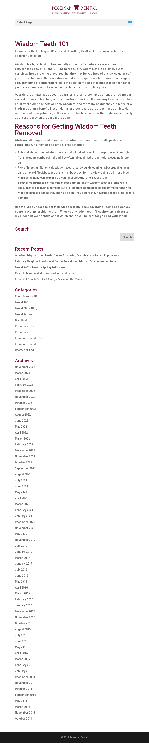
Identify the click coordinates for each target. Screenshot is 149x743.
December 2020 (25, 522)
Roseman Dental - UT (28, 55)
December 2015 (25, 611)
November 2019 (25, 539)
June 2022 (21, 420)
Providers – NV (24, 326)
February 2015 (24, 665)
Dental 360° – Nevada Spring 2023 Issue (40, 267)
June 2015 (21, 641)
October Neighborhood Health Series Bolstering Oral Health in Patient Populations (67, 255)
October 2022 (23, 402)
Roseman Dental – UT (28, 344)
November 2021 (25, 456)
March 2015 (22, 659)
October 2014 (23, 688)
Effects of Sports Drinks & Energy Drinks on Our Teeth (48, 279)
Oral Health (88, 51)
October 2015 (23, 623)
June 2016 (21, 575)
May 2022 (21, 426)
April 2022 (21, 432)
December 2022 (25, 390)
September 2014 (25, 694)
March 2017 (22, 557)
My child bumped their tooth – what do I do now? (45, 273)
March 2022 (22, 438)
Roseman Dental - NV (110, 51)
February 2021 (24, 510)
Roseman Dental (28, 51)
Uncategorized (24, 349)
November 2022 (25, 396)
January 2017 (23, 563)
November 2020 (25, 528)
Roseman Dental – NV (28, 338)
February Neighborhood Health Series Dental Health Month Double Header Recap (66, 261)
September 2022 (25, 408)
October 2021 (23, 462)
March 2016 (22, 593)
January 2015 (23, 671)
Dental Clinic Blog (69, 51)
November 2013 (25, 712)
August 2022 (23, 414)
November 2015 (25, 617)
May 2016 (21, 581)
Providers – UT (24, 332)
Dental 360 (21, 302)
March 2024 (22, 372)
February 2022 (24, 444)
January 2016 (23, 605)
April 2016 (21, 587)
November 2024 (25, 367)
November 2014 (25, 682)
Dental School (24, 314)
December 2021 (25, 450)
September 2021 (25, 468)
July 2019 (21, 545)
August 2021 (23, 474)
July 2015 (21, 635)
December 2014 (25, 677)
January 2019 (23, 551)
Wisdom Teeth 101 (42, 44)
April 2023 (21, 378)
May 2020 (21, 533)
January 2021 (23, 516)
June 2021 (21, 486)
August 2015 (23, 629)
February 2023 (24, 384)
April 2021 (21, 498)
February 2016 (24, 599)
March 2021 (22, 504)
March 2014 (22, 706)
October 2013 (23, 718)
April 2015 (21, 653)
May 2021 (21, 492)
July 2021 (21, 480)
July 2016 (21, 569)
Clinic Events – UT (26, 296)
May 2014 (21, 700)
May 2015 (21, 647)
